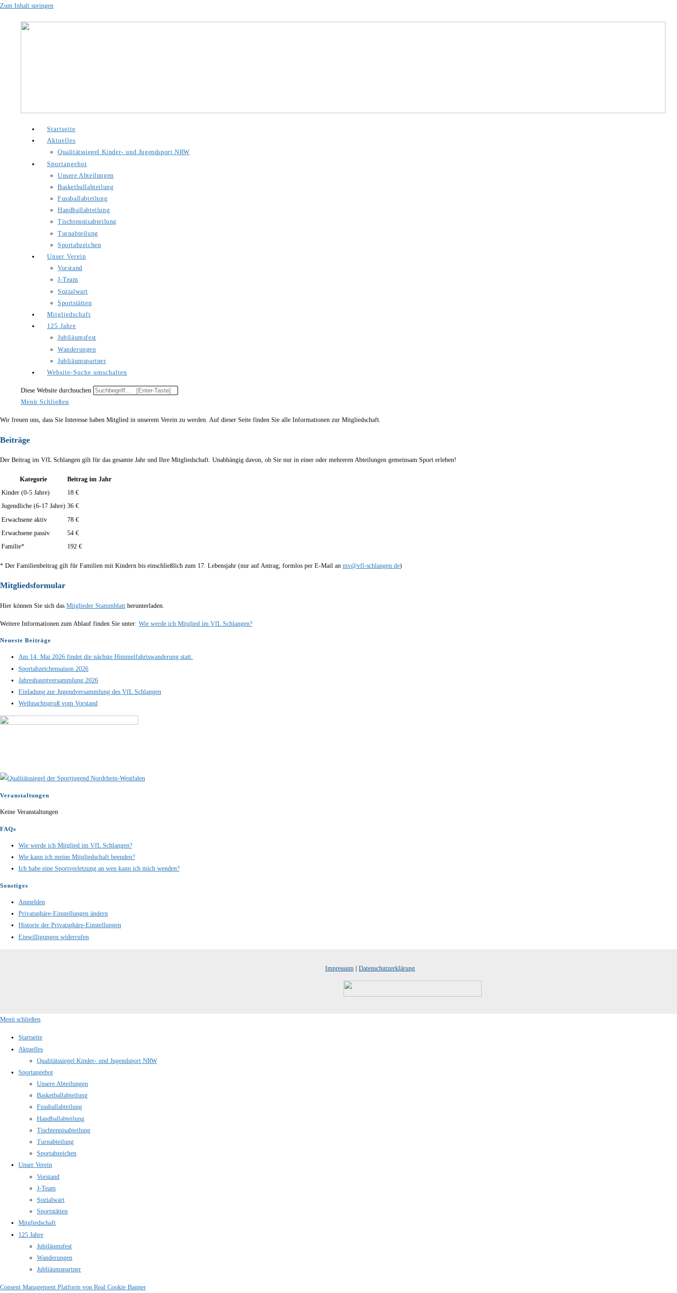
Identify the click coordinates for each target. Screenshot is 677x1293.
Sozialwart (50, 1199)
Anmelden (31, 902)
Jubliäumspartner (59, 1269)
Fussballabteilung (59, 1106)
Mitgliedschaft (37, 1222)
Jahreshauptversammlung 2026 (58, 680)
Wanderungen (54, 1257)
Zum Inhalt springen (26, 5)
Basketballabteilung (62, 1095)
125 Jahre (30, 1234)
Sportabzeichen (56, 1153)
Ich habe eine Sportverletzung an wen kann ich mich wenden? (99, 868)
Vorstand (48, 1176)
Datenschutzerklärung (387, 968)
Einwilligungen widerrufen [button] (53, 937)
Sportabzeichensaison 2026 (53, 668)
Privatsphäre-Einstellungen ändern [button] (63, 913)
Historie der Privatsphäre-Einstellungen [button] (69, 925)
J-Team (46, 1188)
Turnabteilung (55, 1141)
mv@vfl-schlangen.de (371, 565)
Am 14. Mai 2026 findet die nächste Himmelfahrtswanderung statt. (105, 656)
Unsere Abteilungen (62, 1083)
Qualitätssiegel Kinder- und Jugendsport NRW (97, 1060)
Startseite (30, 1037)
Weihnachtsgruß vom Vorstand (58, 703)
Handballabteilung (60, 1118)
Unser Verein (35, 1164)
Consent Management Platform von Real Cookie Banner (73, 1287)
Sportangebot (35, 1072)
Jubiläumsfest (54, 1246)
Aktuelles (30, 1049)
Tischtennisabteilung (63, 1130)
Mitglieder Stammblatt (95, 605)
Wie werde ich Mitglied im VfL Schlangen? (195, 623)
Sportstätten (52, 1211)
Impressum (339, 968)
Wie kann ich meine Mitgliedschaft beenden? (76, 857)
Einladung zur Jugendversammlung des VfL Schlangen (89, 691)
